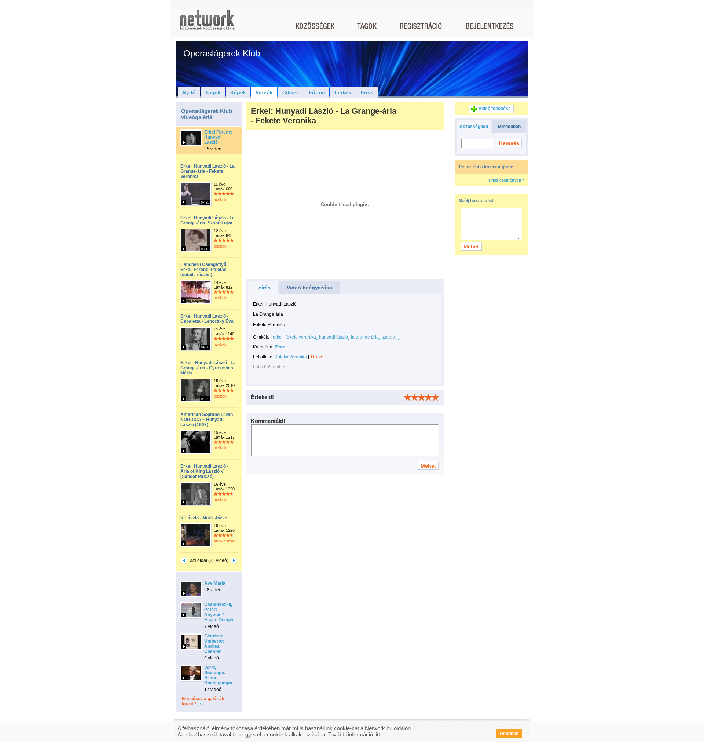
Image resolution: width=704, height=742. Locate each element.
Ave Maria (214, 583)
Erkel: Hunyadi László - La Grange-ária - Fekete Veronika (207, 171)
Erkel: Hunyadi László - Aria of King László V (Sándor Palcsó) (204, 471)
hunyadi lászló (333, 337)
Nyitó (189, 92)
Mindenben (509, 126)
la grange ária (365, 337)
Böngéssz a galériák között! (203, 701)
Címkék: (261, 337)
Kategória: (263, 347)
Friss (367, 92)
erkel (278, 337)
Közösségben (473, 126)
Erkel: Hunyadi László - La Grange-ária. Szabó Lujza (207, 220)
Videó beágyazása (309, 287)
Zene (280, 347)
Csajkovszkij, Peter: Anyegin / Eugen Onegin (218, 612)
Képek (238, 92)
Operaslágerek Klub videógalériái (206, 114)
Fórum (317, 92)
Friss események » (506, 180)
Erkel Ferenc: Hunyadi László (218, 137)
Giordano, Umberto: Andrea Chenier (214, 643)
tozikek (220, 199)
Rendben (509, 733)
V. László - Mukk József (204, 517)
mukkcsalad (224, 541)
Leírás (263, 287)
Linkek (342, 92)
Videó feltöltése (494, 108)
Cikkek (290, 92)
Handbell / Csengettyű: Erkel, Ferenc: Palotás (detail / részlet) (204, 269)
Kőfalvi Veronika (291, 356)
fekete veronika (301, 337)
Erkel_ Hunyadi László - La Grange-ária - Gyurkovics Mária (208, 368)
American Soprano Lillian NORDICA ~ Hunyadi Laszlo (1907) (206, 419)
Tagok (213, 92)
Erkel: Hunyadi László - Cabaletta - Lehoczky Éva (207, 319)
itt (378, 734)
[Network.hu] (207, 23)
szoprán (390, 337)
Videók (264, 92)
